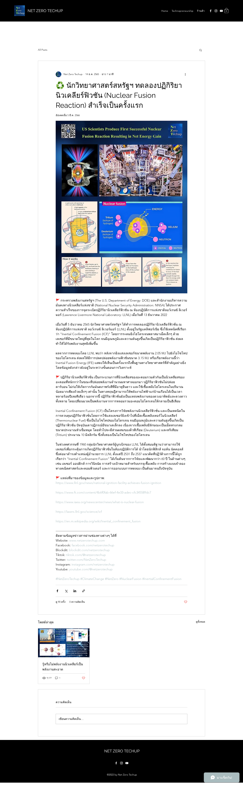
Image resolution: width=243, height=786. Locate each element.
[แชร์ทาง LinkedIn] (74, 591)
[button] (226, 10)
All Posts (42, 49)
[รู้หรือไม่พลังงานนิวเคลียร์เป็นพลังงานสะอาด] (63, 642)
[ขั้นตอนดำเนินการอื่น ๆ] (185, 74)
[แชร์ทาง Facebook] (57, 591)
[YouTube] (221, 11)
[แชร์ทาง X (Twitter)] (66, 591)
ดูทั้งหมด (200, 621)
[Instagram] (216, 11)
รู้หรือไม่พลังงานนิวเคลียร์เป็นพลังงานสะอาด (62, 666)
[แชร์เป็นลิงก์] (83, 591)
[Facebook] (210, 11)
